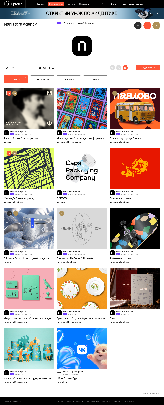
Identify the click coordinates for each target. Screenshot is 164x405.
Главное (41, 4)
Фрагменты (84, 4)
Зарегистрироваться (133, 3)
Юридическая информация (124, 401)
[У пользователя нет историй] (82, 46)
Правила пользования (74, 401)
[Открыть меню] (29, 4)
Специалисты (56, 4)
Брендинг (8, 141)
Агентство (69, 23)
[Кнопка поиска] (103, 4)
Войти (114, 3)
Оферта (60, 401)
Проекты (71, 4)
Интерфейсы (63, 381)
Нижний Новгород (85, 23)
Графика (124, 141)
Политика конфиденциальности (98, 401)
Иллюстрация (74, 141)
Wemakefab (17, 401)
